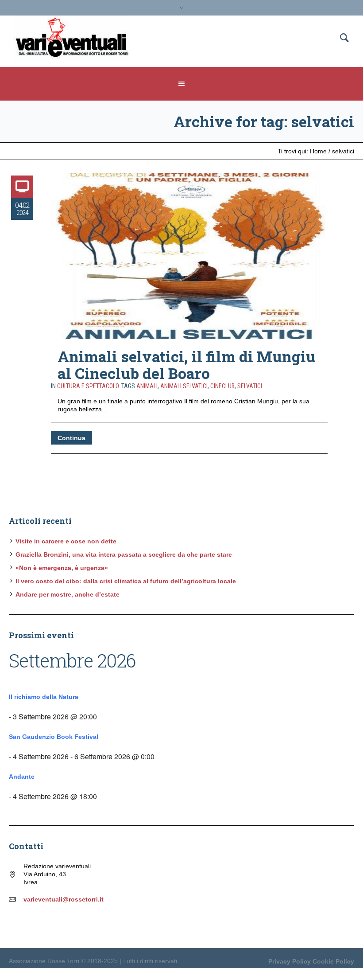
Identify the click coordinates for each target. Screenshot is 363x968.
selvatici (249, 386)
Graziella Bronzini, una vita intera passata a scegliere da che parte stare (123, 554)
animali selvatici (184, 386)
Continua (71, 437)
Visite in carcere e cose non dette (65, 541)
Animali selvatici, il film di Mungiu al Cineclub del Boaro (187, 364)
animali (147, 386)
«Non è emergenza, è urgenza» (61, 567)
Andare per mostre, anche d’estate (67, 594)
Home (318, 151)
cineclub (222, 386)
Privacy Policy (289, 961)
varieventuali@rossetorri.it (63, 899)
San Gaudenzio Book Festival (53, 736)
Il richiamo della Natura (43, 696)
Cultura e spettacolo (88, 386)
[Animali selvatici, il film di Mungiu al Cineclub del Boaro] (189, 256)
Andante (22, 776)
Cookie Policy (333, 961)
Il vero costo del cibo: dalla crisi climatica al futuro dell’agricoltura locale (125, 581)
